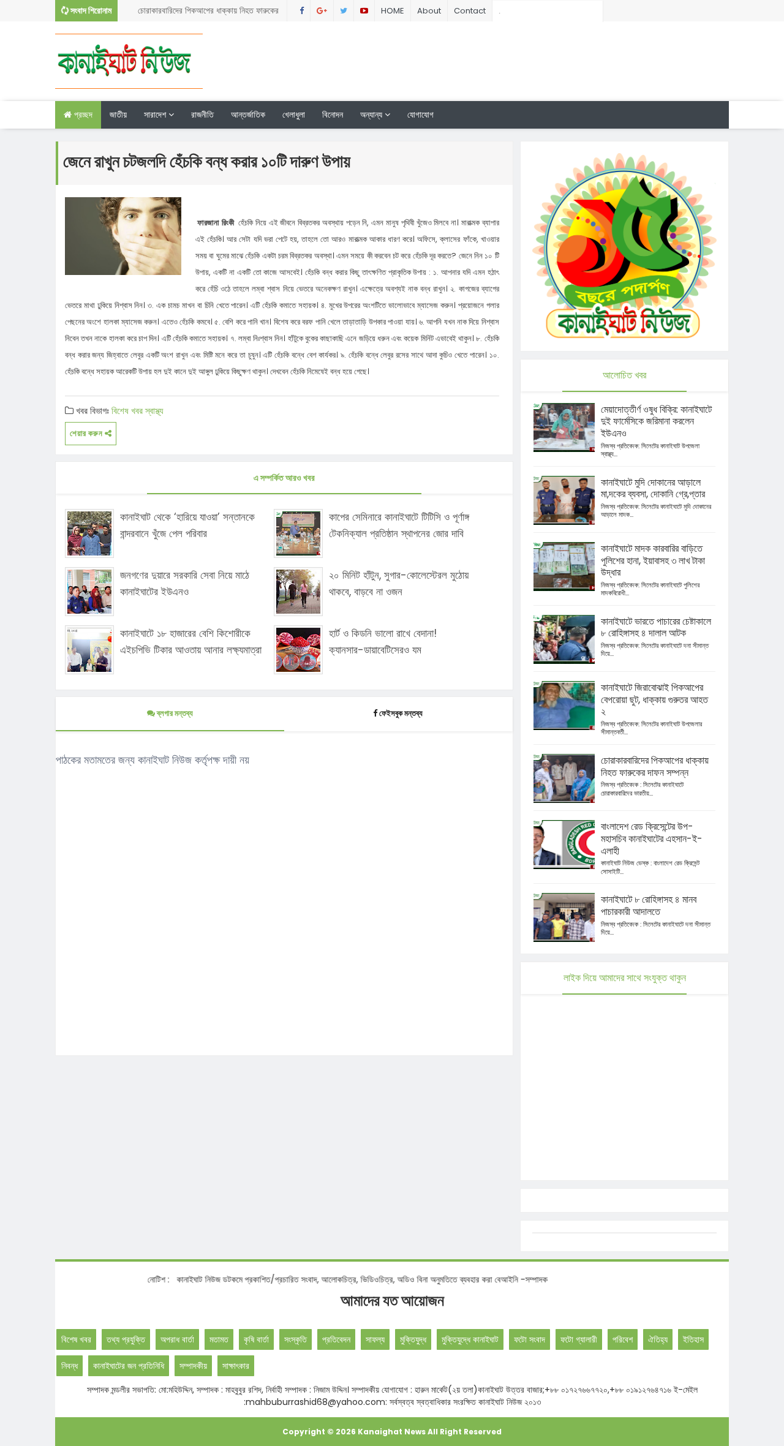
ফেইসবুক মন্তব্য (400, 713)
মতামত (218, 1339)
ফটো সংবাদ (529, 1339)
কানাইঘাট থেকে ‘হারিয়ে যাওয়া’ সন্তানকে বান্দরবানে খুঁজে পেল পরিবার (187, 525)
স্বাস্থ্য (154, 410)
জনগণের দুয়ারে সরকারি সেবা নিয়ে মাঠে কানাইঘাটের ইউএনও (184, 583)
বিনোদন (332, 114)
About (429, 11)
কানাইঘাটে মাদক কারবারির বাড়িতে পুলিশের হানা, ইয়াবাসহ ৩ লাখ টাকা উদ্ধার (653, 560)
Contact (470, 11)
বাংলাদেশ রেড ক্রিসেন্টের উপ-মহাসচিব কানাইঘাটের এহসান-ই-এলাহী (652, 838)
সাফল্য (375, 1339)
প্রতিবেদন (336, 1339)
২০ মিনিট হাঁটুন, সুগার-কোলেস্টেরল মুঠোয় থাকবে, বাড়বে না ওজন (399, 583)
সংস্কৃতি (295, 1339)
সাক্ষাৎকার (235, 1366)
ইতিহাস (693, 1339)
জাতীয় (118, 114)
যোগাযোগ (420, 114)
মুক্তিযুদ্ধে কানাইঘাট (470, 1339)
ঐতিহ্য (658, 1339)
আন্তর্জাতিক (248, 114)
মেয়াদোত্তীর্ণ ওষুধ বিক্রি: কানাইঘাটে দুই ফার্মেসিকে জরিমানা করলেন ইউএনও (656, 421)
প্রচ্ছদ (82, 114)
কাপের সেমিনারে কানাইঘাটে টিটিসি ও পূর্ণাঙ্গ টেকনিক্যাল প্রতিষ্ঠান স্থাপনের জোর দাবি (399, 525)
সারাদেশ (156, 114)
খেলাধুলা (293, 114)
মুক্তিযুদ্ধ (413, 1339)
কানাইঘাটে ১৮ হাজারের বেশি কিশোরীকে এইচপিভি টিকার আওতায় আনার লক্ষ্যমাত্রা (191, 641)
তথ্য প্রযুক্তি (126, 1339)
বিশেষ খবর (127, 410)
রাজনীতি (202, 114)
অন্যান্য (372, 114)
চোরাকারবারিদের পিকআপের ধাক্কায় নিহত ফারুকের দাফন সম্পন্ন (208, 12)
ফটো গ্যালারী (578, 1339)
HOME (392, 11)
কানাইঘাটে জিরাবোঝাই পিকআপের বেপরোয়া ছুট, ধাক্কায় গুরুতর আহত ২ (654, 699)
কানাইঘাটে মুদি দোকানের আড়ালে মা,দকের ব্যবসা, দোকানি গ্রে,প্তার (653, 488)
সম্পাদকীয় (193, 1366)
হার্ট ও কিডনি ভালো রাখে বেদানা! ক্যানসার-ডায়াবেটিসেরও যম (383, 641)
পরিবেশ (622, 1339)
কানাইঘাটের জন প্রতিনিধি (128, 1366)
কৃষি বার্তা (256, 1339)
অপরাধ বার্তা (177, 1339)
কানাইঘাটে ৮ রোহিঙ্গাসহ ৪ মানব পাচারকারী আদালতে (648, 905)
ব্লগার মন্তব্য (174, 713)
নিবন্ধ (69, 1366)
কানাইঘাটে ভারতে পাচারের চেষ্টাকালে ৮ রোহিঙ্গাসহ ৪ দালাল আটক (656, 627)
